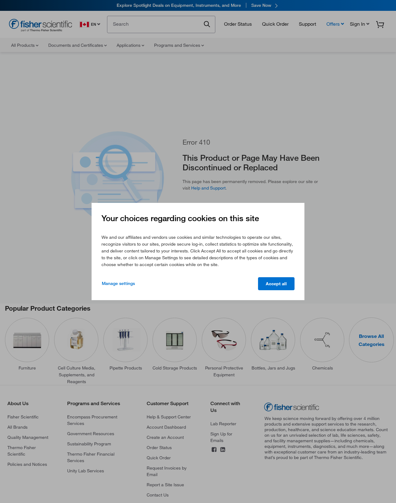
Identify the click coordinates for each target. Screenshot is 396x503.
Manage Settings (118, 283)
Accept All (276, 283)
